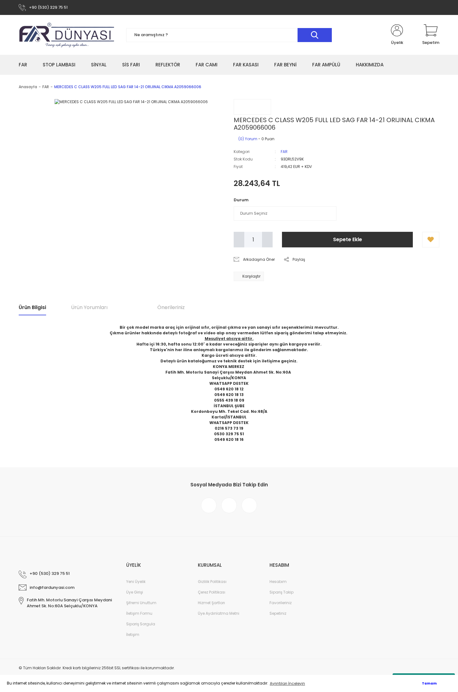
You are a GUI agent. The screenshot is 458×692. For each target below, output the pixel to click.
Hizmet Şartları (211, 602)
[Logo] (67, 34)
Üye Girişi (134, 592)
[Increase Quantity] (267, 239)
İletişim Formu (139, 613)
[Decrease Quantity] (239, 239)
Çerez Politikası (211, 592)
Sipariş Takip (281, 592)
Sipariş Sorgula (140, 624)
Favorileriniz (281, 602)
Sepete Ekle (347, 239)
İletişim (132, 634)
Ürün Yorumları (89, 307)
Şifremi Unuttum (141, 602)
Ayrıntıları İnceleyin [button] (287, 683)
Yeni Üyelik (136, 581)
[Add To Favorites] (430, 239)
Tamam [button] (429, 683)
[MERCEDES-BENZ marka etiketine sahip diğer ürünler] (252, 107)
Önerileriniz (171, 307)
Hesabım (278, 581)
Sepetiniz (278, 613)
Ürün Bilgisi (32, 307)
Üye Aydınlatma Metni (218, 613)
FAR (284, 151)
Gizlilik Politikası (212, 581)
